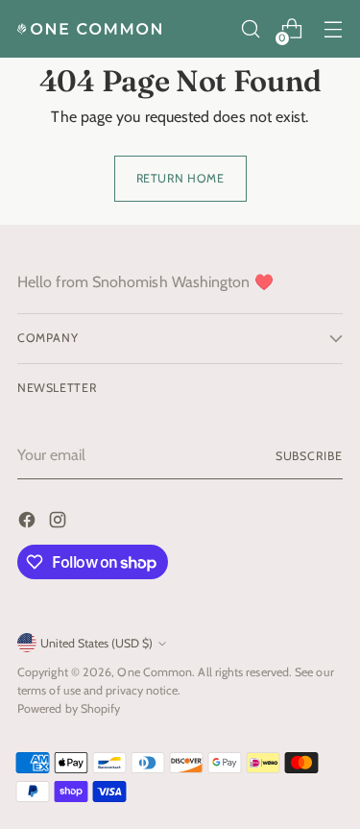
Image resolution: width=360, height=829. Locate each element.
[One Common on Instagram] (59, 523)
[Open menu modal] (332, 29)
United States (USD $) (96, 643)
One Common (154, 672)
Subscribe (309, 456)
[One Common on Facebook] (28, 523)
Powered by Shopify (68, 708)
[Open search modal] (250, 29)
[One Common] (89, 29)
